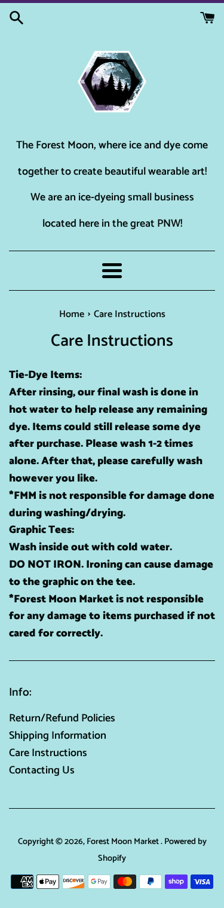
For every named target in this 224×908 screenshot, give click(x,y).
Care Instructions (48, 753)
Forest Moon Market (124, 841)
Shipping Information (57, 736)
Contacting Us (42, 770)
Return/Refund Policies (62, 718)
